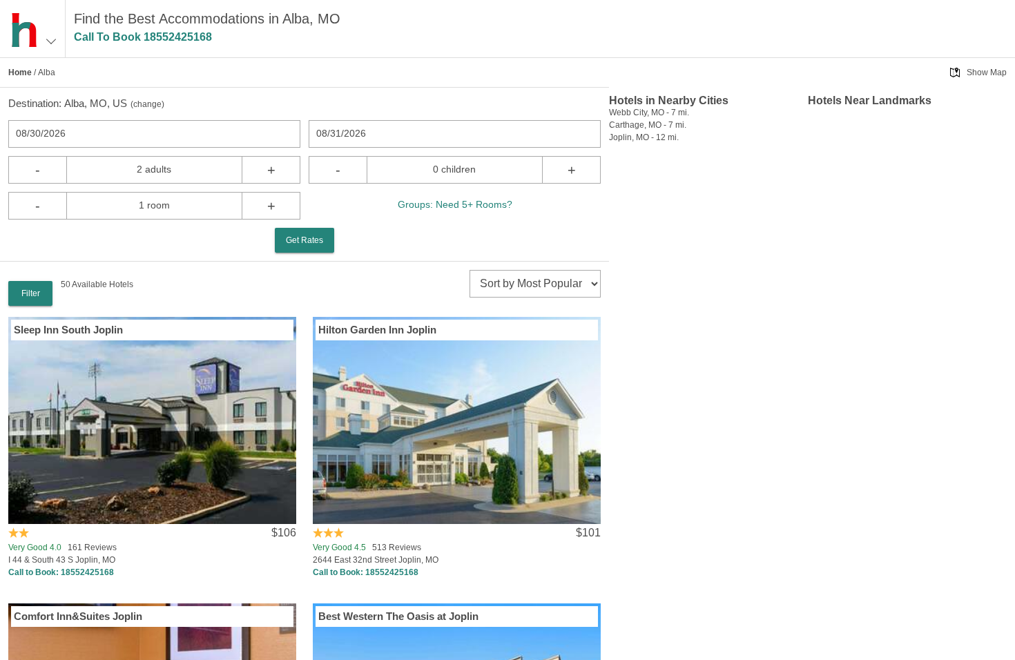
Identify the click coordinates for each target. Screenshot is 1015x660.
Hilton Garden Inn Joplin (377, 330)
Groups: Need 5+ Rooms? (455, 204)
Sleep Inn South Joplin (68, 330)
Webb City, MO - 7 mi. (649, 112)
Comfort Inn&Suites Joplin (78, 616)
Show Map (987, 72)
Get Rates (304, 240)
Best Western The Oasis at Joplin (398, 616)
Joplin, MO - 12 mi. (644, 137)
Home (20, 72)
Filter (30, 293)
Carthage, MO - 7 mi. (647, 125)
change (147, 104)
